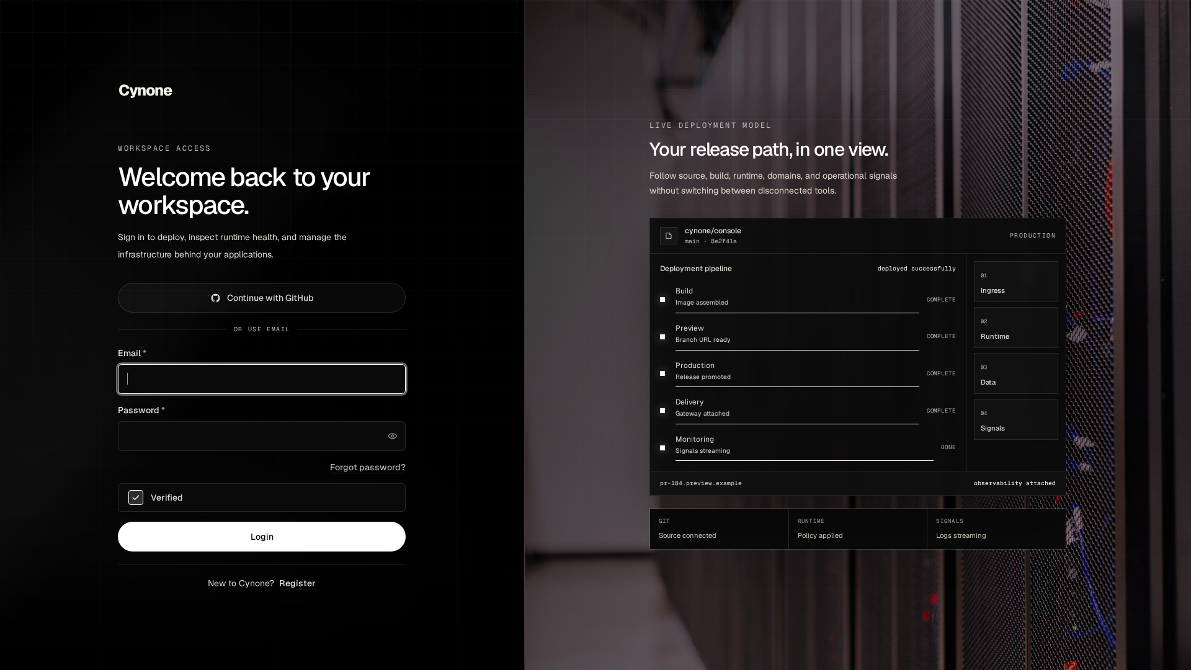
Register (297, 583)
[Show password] (392, 436)
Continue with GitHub (270, 297)
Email (132, 353)
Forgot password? (368, 467)
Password (141, 410)
